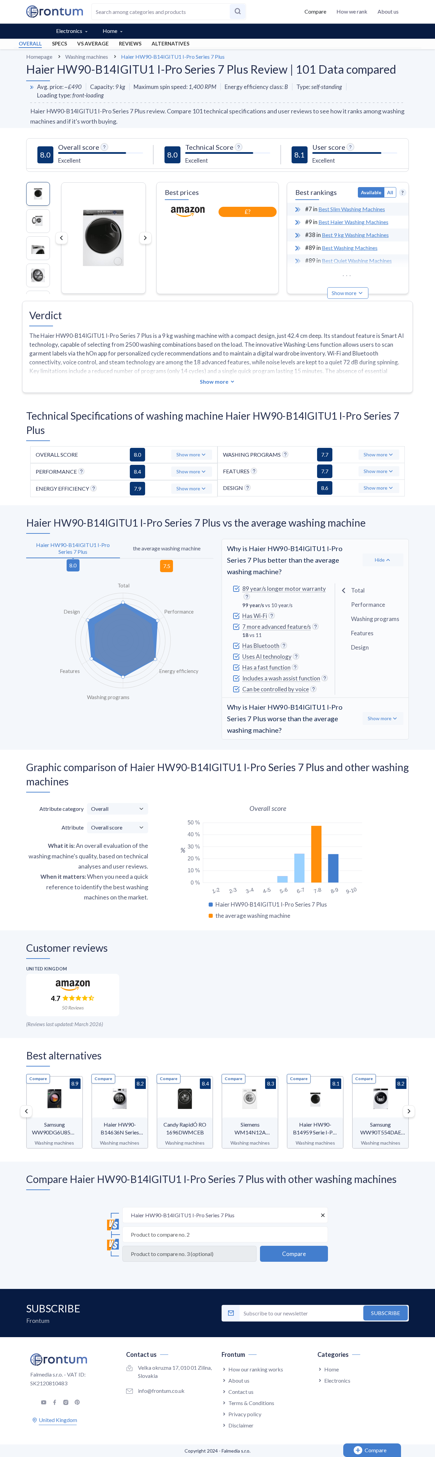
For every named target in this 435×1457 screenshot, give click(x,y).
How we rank (351, 11)
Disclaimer (241, 1425)
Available (371, 192)
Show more (344, 293)
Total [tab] (358, 590)
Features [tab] (362, 633)
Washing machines (86, 57)
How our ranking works (255, 1369)
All (390, 192)
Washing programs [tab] (375, 618)
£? (247, 211)
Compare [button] (315, 11)
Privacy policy (244, 1414)
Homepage (39, 57)
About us (388, 11)
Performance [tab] (368, 604)
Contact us (241, 1391)
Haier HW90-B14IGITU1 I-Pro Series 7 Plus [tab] (73, 548)
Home (110, 31)
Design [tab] (360, 647)
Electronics (69, 31)
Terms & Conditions (251, 1403)
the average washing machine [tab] (167, 548)
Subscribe (385, 1313)
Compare (38, 1078)
